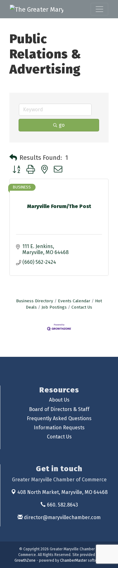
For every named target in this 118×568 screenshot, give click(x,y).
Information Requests (59, 428)
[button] (13, 157)
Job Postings (54, 307)
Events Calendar (74, 301)
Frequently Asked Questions (59, 418)
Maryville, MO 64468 (62, 492)
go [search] (62, 125)
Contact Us (81, 307)
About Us (59, 400)
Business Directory (34, 301)
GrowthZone (25, 560)
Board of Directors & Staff (59, 409)
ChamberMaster (73, 560)
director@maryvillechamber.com (62, 517)
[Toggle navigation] (99, 9)
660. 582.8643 (62, 505)
